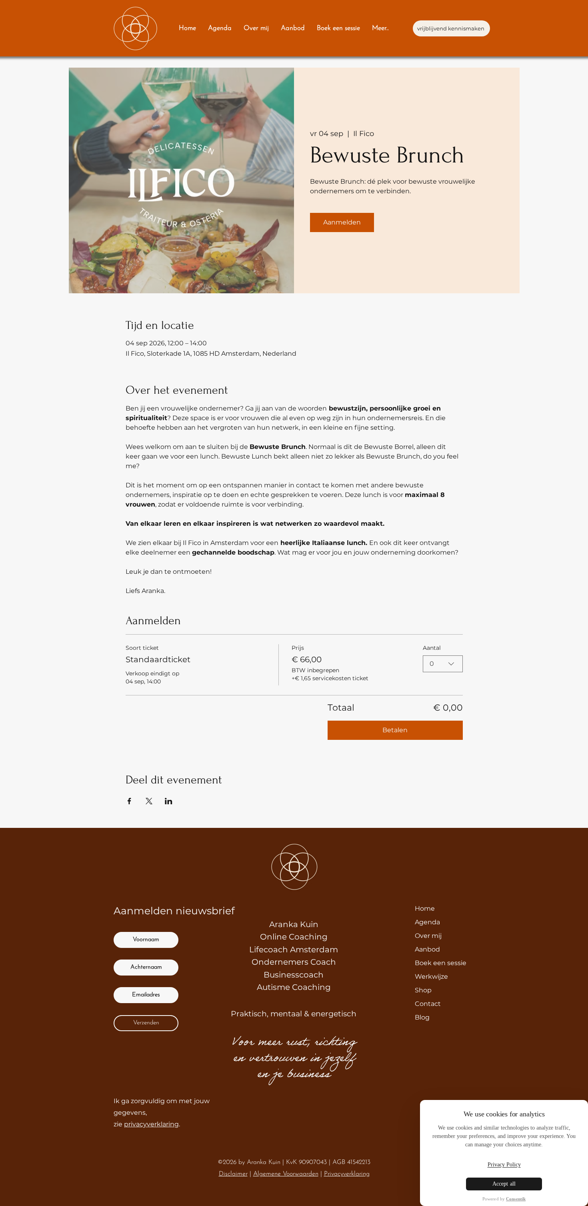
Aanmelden (342, 222)
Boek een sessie (440, 963)
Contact (428, 1004)
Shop (423, 990)
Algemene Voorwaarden (285, 1174)
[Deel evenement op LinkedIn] (168, 801)
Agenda (427, 922)
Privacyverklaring (347, 1174)
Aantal (432, 647)
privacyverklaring (151, 1124)
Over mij (428, 936)
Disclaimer (233, 1174)
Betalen (395, 730)
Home (425, 908)
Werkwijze (431, 976)
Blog (422, 1017)
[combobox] (443, 663)
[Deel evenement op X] (149, 801)
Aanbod (427, 949)
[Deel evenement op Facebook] (129, 801)
